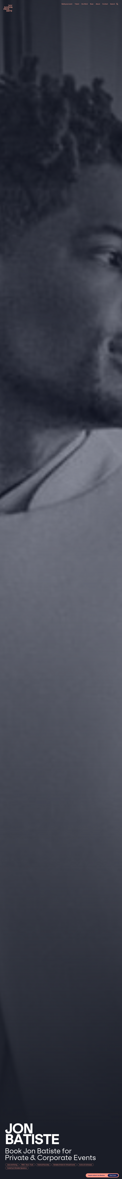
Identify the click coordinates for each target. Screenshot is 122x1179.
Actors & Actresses (85, 1165)
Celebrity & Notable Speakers (17, 1168)
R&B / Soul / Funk (27, 1165)
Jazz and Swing (12, 1165)
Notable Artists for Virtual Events (64, 1165)
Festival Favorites (43, 1165)
